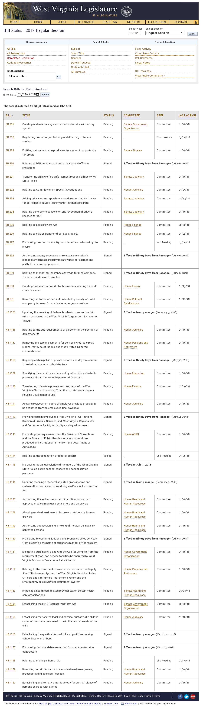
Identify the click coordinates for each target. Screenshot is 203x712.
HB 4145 (10, 464)
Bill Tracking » (143, 71)
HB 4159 (10, 669)
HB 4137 (10, 342)
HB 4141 (10, 403)
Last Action (187, 115)
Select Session (154, 28)
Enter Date (9, 94)
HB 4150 (10, 538)
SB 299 (10, 273)
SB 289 (10, 150)
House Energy (132, 286)
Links (148, 696)
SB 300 (10, 286)
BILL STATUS (86, 22)
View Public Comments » (150, 75)
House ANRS (131, 434)
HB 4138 (11, 360)
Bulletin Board (62, 696)
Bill (8, 115)
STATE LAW (110, 22)
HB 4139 (10, 373)
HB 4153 (10, 590)
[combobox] (31, 76)
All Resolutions (16, 53)
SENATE (15, 22)
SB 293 (10, 198)
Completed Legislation (20, 58)
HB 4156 (10, 634)
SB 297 (10, 242)
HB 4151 (10, 551)
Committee (132, 115)
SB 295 (10, 224)
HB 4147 (10, 499)
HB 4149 (10, 525)
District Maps (79, 696)
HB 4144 (10, 455)
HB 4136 (10, 329)
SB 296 (10, 233)
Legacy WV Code (43, 696)
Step (160, 115)
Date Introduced (81, 62)
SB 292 (10, 189)
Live (126, 696)
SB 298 (10, 255)
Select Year (135, 28)
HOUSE (38, 22)
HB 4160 (10, 682)
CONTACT (181, 22)
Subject (75, 48)
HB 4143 (10, 434)
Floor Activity (143, 48)
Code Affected (80, 67)
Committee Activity (147, 53)
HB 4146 (10, 482)
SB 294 (10, 211)
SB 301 (10, 299)
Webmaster (131, 703)
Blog (133, 696)
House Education (134, 373)
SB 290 (10, 163)
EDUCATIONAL (157, 22)
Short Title (77, 53)
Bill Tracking (25, 696)
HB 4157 (10, 647)
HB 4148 (11, 512)
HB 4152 (10, 569)
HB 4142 (10, 416)
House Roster (114, 696)
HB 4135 (10, 312)
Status (108, 115)
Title (26, 115)
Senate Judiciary (134, 176)
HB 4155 (10, 617)
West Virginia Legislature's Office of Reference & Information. (70, 703)
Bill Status (11, 696)
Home (157, 696)
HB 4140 (10, 386)
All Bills (11, 48)
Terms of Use (111, 703)
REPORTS (133, 22)
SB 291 (10, 176)
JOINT (62, 22)
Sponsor (76, 58)
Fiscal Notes (142, 62)
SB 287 (10, 124)
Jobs (141, 696)
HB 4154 (10, 603)
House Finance (132, 224)
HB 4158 (11, 660)
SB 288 (10, 137)
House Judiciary (133, 189)
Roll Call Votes (144, 58)
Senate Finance (133, 150)
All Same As (78, 71)
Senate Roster (97, 696)
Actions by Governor (19, 62)
